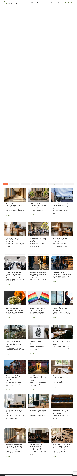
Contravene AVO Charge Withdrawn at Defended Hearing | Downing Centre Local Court (13, 378)
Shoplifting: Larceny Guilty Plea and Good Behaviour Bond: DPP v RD (13, 274)
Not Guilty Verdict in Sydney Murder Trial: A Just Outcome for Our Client (61, 411)
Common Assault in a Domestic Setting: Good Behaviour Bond (13, 239)
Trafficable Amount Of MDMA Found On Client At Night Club (62, 273)
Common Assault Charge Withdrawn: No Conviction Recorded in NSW (60, 377)
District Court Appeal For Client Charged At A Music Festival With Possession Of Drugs (14, 344)
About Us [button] (50, 2)
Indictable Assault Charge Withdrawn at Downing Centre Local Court (15, 411)
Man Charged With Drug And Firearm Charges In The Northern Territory (61, 308)
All (5, 184)
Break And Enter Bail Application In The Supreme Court (37, 343)
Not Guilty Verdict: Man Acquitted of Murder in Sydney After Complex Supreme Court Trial (36, 447)
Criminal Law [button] (26, 2)
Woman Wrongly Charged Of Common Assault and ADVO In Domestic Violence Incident (15, 446)
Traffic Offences (14, 184)
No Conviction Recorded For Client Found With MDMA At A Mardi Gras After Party (38, 274)
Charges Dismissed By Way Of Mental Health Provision (37, 411)
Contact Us (57, 2)
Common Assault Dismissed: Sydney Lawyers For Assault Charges (38, 239)
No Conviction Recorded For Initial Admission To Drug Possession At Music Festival (14, 308)
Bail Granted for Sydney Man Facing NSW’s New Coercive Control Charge (38, 205)
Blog (45, 2)
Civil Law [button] (33, 2)
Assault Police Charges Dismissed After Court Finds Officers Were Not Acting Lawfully (37, 378)
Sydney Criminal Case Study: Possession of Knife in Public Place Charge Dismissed (61, 446)
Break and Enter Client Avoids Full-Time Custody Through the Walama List (15, 205)
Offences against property (55, 184)
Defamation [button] (39, 2)
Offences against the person (39, 184)
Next (45, 464)
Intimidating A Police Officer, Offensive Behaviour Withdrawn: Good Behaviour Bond (61, 206)
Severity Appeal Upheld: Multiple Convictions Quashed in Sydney (62, 239)
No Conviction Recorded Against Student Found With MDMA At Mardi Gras (37, 308)
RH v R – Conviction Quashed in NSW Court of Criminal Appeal (61, 343)
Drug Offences (25, 184)
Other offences (69, 184)
